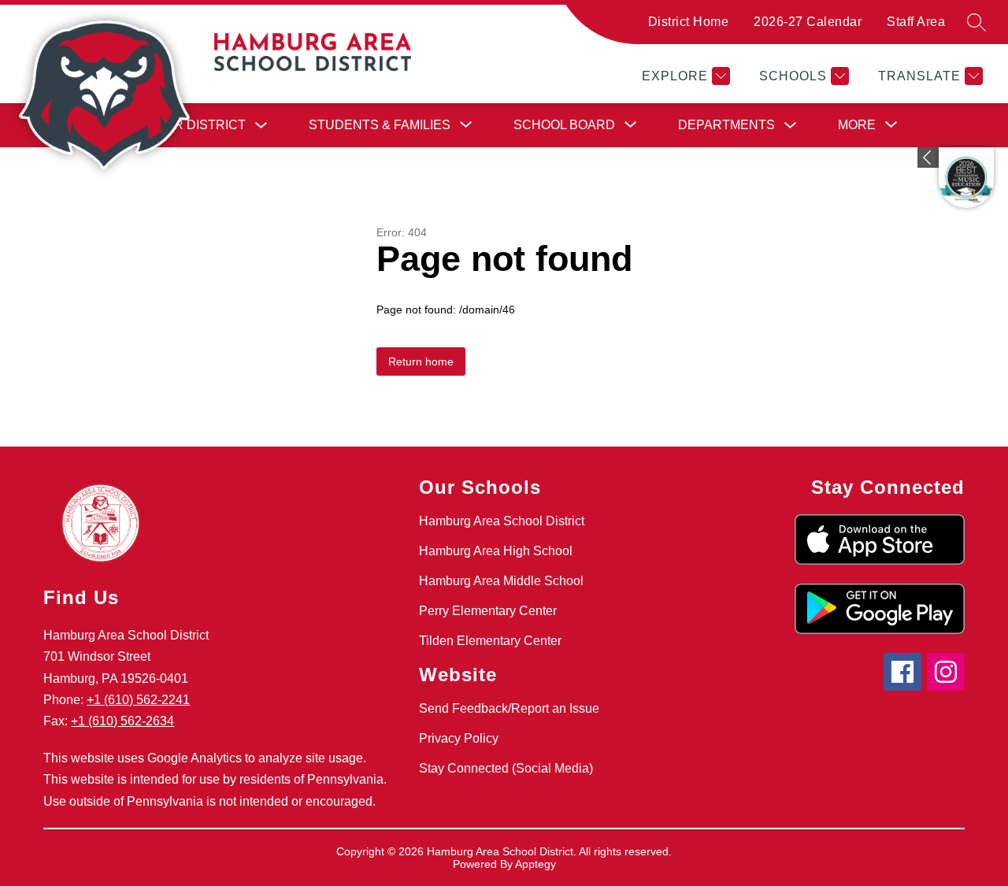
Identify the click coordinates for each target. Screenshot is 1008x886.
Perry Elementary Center (488, 610)
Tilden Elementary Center (490, 640)
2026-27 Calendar (808, 21)
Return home (421, 361)
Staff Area (916, 21)
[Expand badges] (928, 157)
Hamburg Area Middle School (501, 581)
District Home (688, 21)
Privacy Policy (458, 738)
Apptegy (535, 864)
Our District (200, 125)
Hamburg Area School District (501, 521)
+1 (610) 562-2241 (138, 699)
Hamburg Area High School (496, 551)
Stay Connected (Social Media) (506, 768)
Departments (726, 125)
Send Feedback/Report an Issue (509, 708)
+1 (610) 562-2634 (122, 721)
